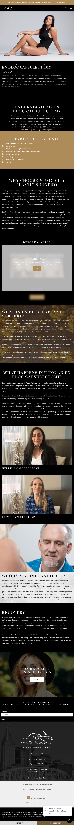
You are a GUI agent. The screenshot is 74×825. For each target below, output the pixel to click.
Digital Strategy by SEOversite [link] (35, 803)
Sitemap (49, 789)
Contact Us (37, 679)
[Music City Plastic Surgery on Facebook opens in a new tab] (37, 753)
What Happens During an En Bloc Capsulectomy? (23, 151)
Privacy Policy (40, 789)
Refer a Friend (37, 759)
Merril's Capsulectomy (14, 154)
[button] (3, 817)
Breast (27, 64)
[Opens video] (37, 445)
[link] (37, 747)
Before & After (11, 146)
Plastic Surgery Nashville (15, 64)
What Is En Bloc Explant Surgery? (18, 149)
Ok (37, 269)
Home (3, 64)
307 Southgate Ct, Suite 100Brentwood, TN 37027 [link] (37, 771)
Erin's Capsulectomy (13, 157)
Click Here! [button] (61, 2)
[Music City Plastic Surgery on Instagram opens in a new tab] (32, 753)
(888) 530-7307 (41, 816)
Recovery (9, 162)
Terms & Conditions (28, 789)
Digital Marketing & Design (39, 798)
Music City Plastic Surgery (50, 202)
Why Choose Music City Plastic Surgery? (20, 143)
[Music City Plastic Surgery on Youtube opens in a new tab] (42, 753)
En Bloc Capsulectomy (38, 64)
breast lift (7, 414)
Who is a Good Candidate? (15, 159)
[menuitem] (32, 753)
